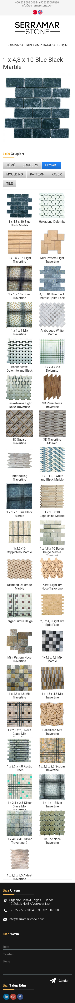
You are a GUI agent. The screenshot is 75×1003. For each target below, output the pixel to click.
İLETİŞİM (62, 45)
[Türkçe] (35, 12)
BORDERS (30, 165)
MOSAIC (51, 165)
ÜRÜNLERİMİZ (33, 45)
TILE (9, 183)
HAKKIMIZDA (15, 45)
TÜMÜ (10, 165)
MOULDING (14, 174)
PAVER (57, 174)
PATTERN (37, 174)
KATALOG (49, 45)
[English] (40, 12)
